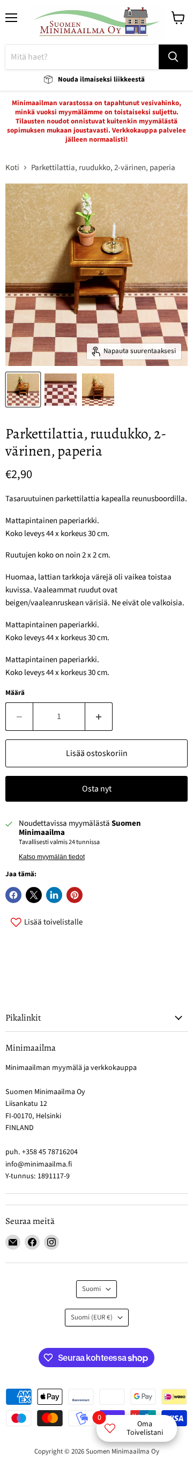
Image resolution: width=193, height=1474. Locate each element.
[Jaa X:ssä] (34, 895)
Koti (12, 167)
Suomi (91, 1289)
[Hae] (173, 57)
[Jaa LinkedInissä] (54, 895)
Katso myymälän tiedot (52, 857)
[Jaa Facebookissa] (13, 895)
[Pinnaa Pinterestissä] (74, 895)
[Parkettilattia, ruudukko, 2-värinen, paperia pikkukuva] (23, 389)
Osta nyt (97, 789)
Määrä (15, 693)
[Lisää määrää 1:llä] (99, 716)
